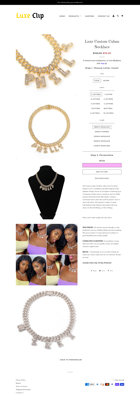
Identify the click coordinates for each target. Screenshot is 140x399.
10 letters (108, 113)
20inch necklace (102, 141)
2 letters (108, 99)
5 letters (96, 94)
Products (74, 16)
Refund (18, 383)
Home (62, 16)
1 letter (108, 94)
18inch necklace (102, 127)
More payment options (102, 178)
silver (106, 80)
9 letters (95, 113)
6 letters (95, 99)
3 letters (95, 104)
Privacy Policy (20, 380)
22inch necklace (102, 136)
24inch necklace (102, 146)
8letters (108, 108)
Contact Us (104, 16)
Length (102, 120)
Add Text (102, 161)
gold (96, 80)
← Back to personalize (70, 360)
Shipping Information (23, 389)
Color (102, 74)
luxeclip (121, 380)
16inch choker (102, 131)
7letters (95, 108)
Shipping (89, 16)
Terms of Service (21, 386)
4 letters (108, 104)
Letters (102, 87)
